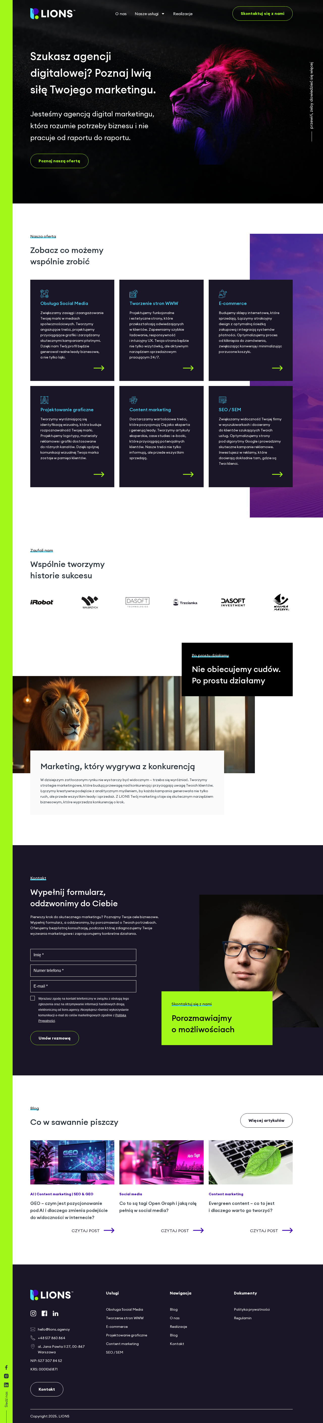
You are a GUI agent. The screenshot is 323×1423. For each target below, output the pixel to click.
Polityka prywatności (252, 1309)
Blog (174, 1309)
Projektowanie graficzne (126, 1335)
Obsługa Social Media (124, 1309)
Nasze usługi (146, 13)
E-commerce (117, 1326)
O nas (121, 13)
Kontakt (177, 1343)
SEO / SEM (114, 1352)
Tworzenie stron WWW (125, 1318)
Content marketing (122, 1343)
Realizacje (183, 13)
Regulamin (243, 1318)
